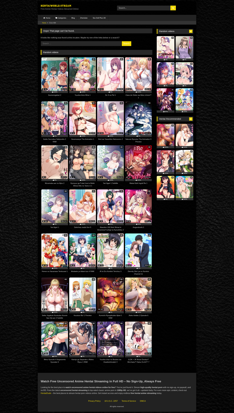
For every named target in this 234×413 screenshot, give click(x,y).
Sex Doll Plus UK (99, 18)
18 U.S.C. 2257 (111, 401)
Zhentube (84, 18)
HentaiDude (46, 393)
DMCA (143, 401)
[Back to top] (226, 405)
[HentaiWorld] (56, 6)
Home (48, 18)
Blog (73, 18)
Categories (62, 18)
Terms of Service (129, 401)
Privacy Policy (94, 401)
